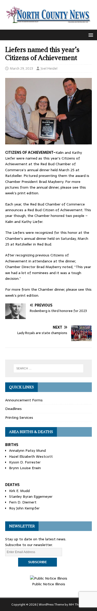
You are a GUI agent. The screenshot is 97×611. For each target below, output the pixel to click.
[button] (90, 34)
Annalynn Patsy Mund (27, 450)
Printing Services (19, 417)
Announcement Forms (24, 400)
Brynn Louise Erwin (25, 468)
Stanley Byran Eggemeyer (31, 496)
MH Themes (77, 604)
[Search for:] (49, 368)
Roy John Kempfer (24, 508)
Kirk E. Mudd (19, 491)
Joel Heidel (49, 68)
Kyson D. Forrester (25, 462)
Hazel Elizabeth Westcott (31, 456)
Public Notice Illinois (48, 584)
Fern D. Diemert (22, 502)
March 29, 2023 (21, 68)
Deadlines (13, 408)
